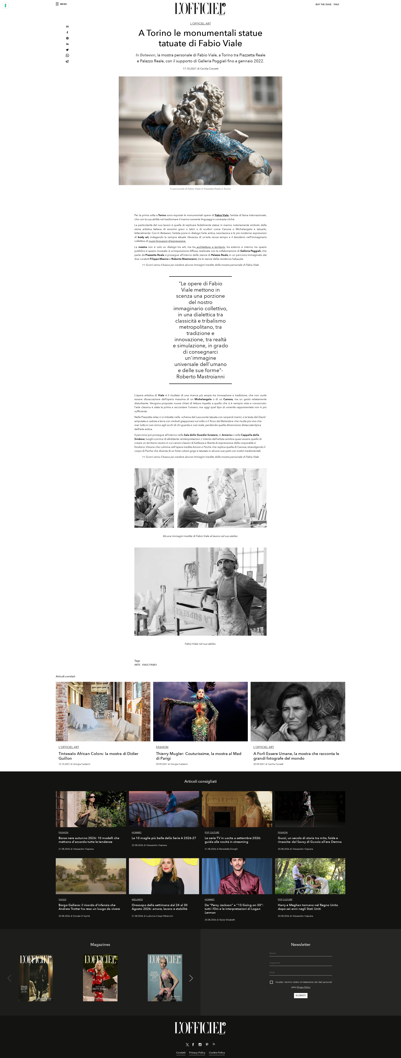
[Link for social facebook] (193, 1045)
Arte (137, 664)
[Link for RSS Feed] (213, 1044)
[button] (191, 978)
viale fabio (149, 664)
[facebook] (67, 33)
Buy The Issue (324, 4)
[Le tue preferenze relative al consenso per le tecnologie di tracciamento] (5, 5)
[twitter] (67, 50)
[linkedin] (67, 44)
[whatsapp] (67, 56)
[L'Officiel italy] (200, 9)
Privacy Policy (303, 987)
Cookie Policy (217, 1052)
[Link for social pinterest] (206, 1045)
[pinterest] (67, 38)
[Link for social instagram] (200, 1045)
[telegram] (67, 62)
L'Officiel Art (200, 23)
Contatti (180, 1052)
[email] (67, 27)
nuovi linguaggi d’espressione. (167, 241)
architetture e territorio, (210, 247)
